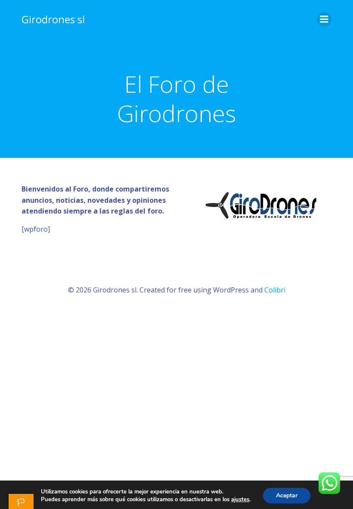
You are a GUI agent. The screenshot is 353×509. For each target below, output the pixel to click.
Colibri (274, 290)
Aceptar (286, 495)
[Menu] (324, 19)
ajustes (240, 499)
